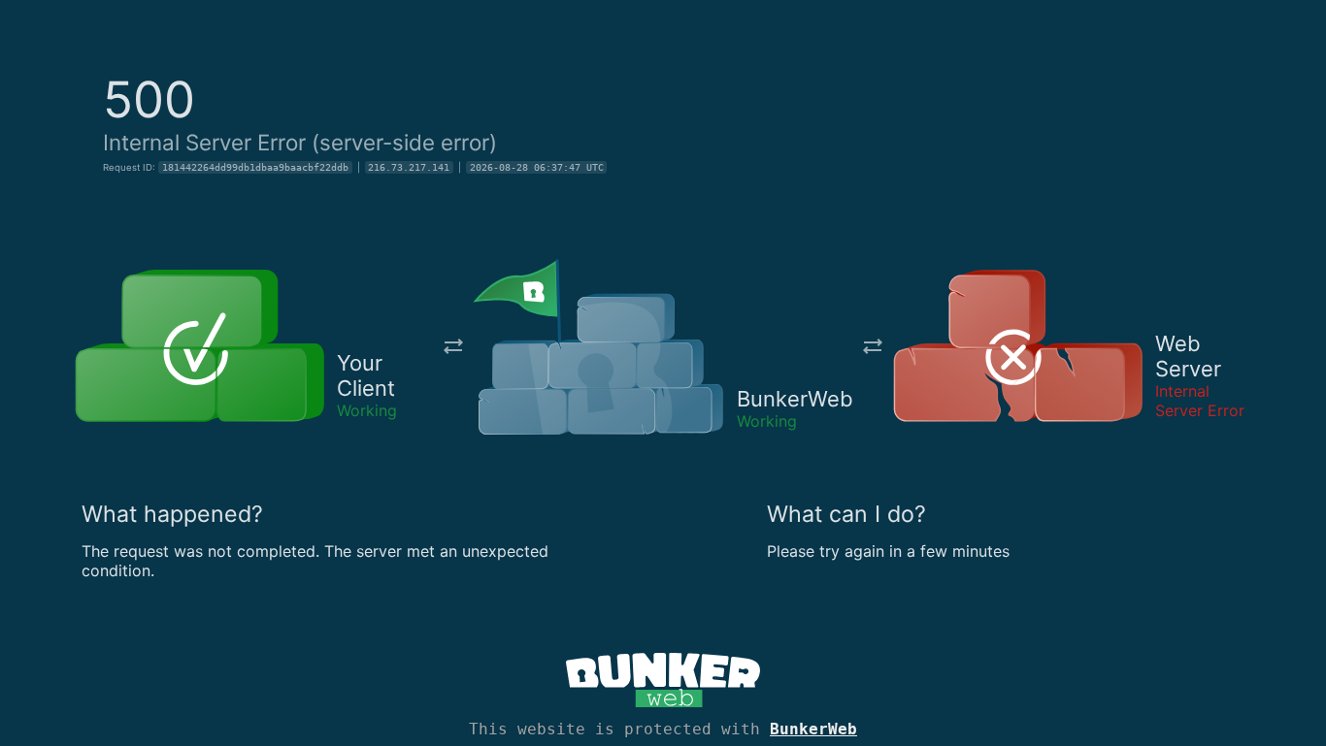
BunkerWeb (813, 729)
